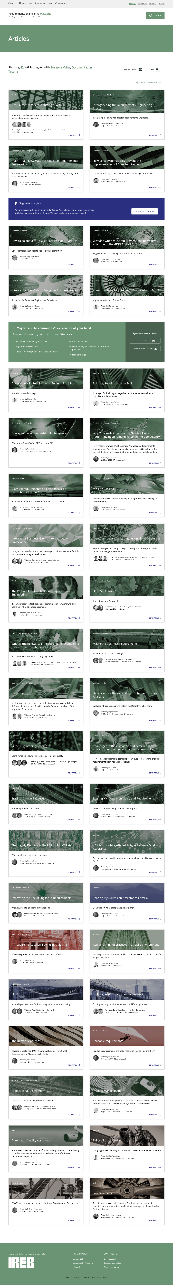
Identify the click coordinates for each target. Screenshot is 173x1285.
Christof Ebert (113, 1109)
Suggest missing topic (144, 211)
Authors (152, 3)
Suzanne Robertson (39, 560)
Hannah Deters (38, 130)
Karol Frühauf (113, 814)
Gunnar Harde (113, 179)
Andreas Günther (57, 762)
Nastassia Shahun (34, 306)
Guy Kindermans (33, 256)
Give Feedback (110, 1259)
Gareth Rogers (113, 402)
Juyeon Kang (51, 1010)
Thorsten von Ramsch (35, 507)
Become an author (111, 1267)
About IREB (78, 1259)
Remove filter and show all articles (150, 82)
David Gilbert (118, 659)
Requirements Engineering (29, 15)
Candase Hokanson (48, 1106)
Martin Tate (31, 960)
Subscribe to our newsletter (143, 349)
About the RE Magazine (83, 1263)
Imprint (77, 1277)
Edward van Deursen (121, 1010)
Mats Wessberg (114, 1156)
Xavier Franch (56, 662)
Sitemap (68, 1277)
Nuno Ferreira (135, 557)
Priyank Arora (113, 712)
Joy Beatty (36, 1106)
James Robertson (53, 560)
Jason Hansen (113, 767)
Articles (132, 3)
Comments (142, 3)
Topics (157, 15)
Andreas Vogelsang (69, 662)
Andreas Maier (37, 715)
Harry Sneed (37, 814)
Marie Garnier (37, 913)
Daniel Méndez (44, 662)
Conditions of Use (99, 1277)
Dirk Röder (128, 659)
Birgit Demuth (47, 814)
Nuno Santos (125, 557)
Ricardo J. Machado (149, 557)
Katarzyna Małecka (34, 613)
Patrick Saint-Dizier (51, 913)
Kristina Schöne (44, 762)
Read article (73, 135)
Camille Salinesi (33, 449)
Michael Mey (113, 306)
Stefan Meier (113, 963)
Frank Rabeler (113, 1057)
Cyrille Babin (32, 182)
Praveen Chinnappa (115, 123)
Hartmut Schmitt (62, 130)
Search (162, 3)
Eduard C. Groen (25, 130)
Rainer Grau (112, 507)
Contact (76, 1267)
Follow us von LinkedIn (144, 341)
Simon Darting (49, 715)
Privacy (85, 1277)
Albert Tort (112, 867)
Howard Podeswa (114, 458)
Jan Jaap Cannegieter (137, 1010)
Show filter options (130, 69)
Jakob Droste (50, 130)
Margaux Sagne (71, 762)
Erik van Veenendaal (34, 1209)
